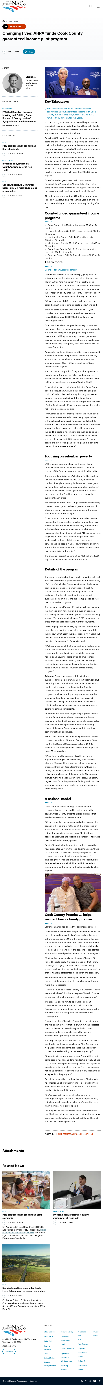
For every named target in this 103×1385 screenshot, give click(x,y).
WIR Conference (66, 1360)
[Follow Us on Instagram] (99, 1381)
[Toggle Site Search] (90, 7)
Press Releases (83, 1344)
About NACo (48, 1336)
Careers (80, 1356)
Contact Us (9, 1351)
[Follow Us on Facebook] (86, 1381)
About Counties (49, 1331)
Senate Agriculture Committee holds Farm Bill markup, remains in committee (19, 188)
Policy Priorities (50, 1365)
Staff (46, 1353)
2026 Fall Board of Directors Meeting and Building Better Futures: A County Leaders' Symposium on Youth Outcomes (19, 116)
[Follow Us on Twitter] (82, 1381)
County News (13, 21)
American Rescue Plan (82, 1134)
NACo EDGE (48, 1341)
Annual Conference (67, 1348)
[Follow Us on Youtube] (94, 1381)
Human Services (63, 1134)
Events (63, 1344)
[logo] (14, 11)
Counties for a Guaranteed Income (61, 269)
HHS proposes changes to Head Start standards (19, 147)
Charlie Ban (31, 76)
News (80, 1339)
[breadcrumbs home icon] (3, 21)
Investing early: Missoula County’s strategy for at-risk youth (17, 166)
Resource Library (67, 1331)
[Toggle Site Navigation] (98, 7)
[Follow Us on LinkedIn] (90, 1381)
